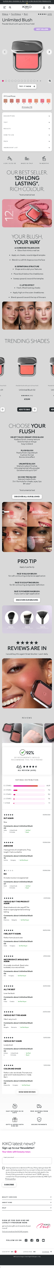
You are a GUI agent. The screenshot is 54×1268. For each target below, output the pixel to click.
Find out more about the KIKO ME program (15, 1231)
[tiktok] (37, 1240)
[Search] (10, 7)
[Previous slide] (4, 52)
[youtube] (43, 1240)
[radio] (5, 101)
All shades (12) (27, 107)
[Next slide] (49, 52)
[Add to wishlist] (2, 409)
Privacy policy (10, 1179)
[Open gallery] (50, 81)
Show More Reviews (27, 1092)
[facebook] (32, 1240)
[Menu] (4, 7)
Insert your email (9, 1157)
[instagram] (26, 1240)
